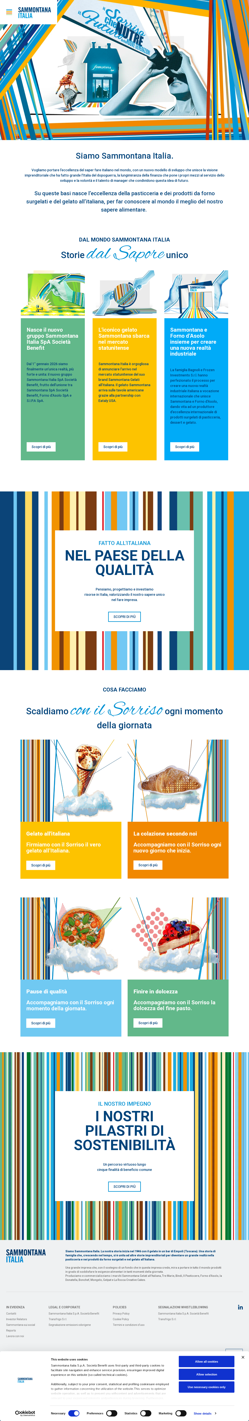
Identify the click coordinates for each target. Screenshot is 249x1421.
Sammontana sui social (20, 1324)
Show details (202, 1413)
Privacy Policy (121, 1313)
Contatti (11, 1313)
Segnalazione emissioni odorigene (70, 1324)
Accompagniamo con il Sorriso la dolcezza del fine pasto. (174, 1005)
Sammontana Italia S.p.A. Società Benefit (74, 1313)
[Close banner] (243, 1357)
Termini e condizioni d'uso (129, 1324)
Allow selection (206, 1374)
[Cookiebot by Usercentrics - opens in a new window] (25, 1413)
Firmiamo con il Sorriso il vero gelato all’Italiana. (63, 847)
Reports (11, 1330)
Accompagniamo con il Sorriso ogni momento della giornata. (70, 1005)
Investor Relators (16, 1319)
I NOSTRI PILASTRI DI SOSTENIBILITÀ (124, 1131)
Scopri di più (41, 447)
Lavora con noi (15, 1336)
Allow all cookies (206, 1361)
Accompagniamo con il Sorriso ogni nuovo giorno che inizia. (177, 847)
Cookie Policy (121, 1319)
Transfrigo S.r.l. (58, 1319)
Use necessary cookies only (206, 1387)
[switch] (111, 1413)
